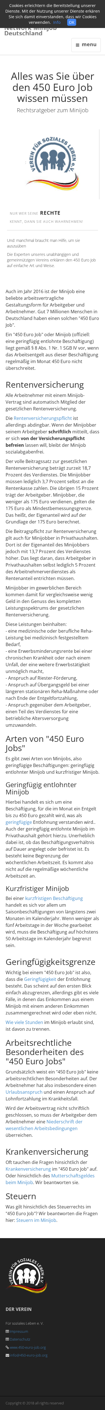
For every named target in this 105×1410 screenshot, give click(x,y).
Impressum (19, 1331)
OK (71, 22)
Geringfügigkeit (40, 979)
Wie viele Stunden (24, 1022)
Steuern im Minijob (36, 1220)
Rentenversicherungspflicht (43, 418)
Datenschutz (20, 1339)
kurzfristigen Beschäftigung (54, 898)
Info (56, 22)
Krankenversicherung (28, 1169)
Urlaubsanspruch (24, 1092)
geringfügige (19, 822)
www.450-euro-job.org (28, 1347)
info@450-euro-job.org (29, 1355)
